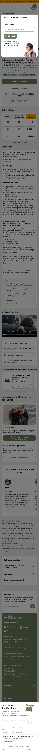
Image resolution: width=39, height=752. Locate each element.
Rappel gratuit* (9, 24)
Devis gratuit (10, 36)
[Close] (35, 18)
